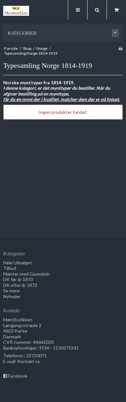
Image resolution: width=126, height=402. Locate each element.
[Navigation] (77, 10)
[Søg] (97, 10)
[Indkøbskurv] (116, 10)
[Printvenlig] (120, 48)
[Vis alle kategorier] (115, 33)
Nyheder (12, 296)
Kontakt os (28, 361)
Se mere (11, 290)
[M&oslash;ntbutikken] (16, 11)
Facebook (17, 376)
